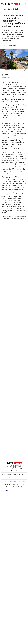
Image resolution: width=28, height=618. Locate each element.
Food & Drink (13, 484)
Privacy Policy (23, 474)
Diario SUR (6, 481)
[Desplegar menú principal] (26, 4)
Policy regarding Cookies (14, 477)
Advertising (20, 476)
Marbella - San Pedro (7, 483)
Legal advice (9, 474)
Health (8, 484)
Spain (19, 483)
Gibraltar (23, 483)
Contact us (4, 474)
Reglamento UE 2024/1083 (11, 476)
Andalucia (14, 483)
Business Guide (19, 486)
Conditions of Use (16, 474)
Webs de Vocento (22, 490)
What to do (19, 484)
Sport (24, 484)
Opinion (13, 486)
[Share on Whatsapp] (2, 45)
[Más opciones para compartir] (5, 45)
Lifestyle (4, 484)
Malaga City (21, 481)
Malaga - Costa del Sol (9, 9)
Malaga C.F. (8, 486)
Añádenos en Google (13, 45)
